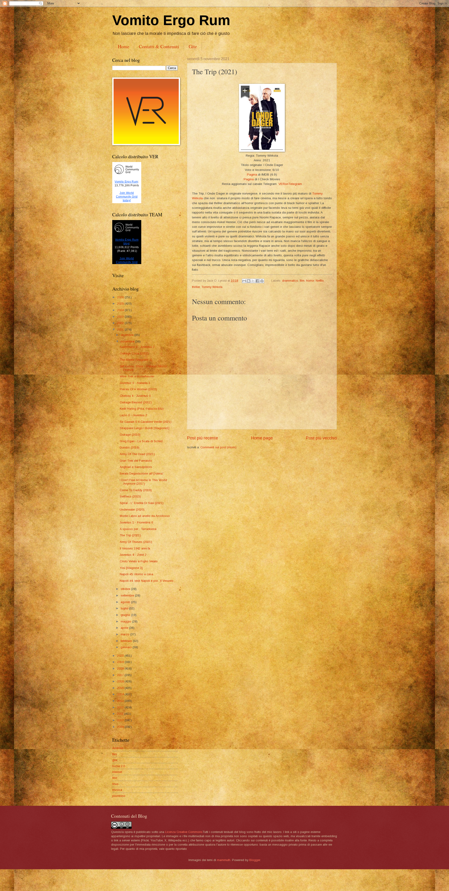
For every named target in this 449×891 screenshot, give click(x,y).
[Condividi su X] (253, 281)
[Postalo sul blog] (248, 281)
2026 (121, 297)
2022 (121, 323)
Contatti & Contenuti (159, 46)
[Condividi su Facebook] (257, 281)
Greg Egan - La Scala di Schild (141, 441)
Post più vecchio (321, 438)
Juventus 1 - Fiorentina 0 (136, 522)
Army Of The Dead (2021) (137, 454)
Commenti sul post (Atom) (218, 447)
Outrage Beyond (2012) (136, 402)
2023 (121, 316)
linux (115, 784)
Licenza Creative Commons (184, 832)
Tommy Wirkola (211, 287)
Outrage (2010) (130, 434)
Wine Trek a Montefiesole (137, 376)
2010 (121, 720)
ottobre (126, 589)
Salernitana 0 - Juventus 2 (137, 347)
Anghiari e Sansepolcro (136, 467)
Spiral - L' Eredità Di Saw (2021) (141, 503)
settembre (128, 595)
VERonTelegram (290, 184)
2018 (121, 668)
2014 (121, 694)
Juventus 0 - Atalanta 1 (135, 383)
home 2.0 (118, 766)
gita (114, 760)
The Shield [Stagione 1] (136, 359)
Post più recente (202, 438)
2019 (121, 662)
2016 (121, 681)
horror (310, 280)
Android (117, 748)
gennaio (127, 647)
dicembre (127, 335)
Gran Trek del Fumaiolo (136, 460)
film (302, 280)
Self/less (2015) (130, 496)
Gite (193, 46)
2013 (121, 701)
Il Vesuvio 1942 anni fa (135, 548)
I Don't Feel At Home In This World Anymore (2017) (143, 481)
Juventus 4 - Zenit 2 (133, 554)
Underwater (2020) (132, 509)
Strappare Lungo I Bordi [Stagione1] (144, 428)
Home (123, 46)
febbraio (127, 641)
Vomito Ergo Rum (171, 20)
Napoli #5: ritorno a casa (136, 574)
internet (117, 772)
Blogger (254, 860)
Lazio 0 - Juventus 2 (133, 415)
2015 (121, 688)
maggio (126, 621)
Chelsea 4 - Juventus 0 (135, 396)
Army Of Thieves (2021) (136, 542)
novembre (128, 341)
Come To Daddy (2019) (136, 490)
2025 (121, 303)
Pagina (252, 174)
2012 (121, 707)
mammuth (223, 860)
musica (117, 790)
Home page (262, 438)
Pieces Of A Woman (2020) (138, 389)
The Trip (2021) (130, 535)
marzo (125, 634)
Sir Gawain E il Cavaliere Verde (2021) (145, 421)
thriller (196, 287)
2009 (121, 727)
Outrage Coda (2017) (134, 353)
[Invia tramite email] (244, 281)
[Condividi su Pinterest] (262, 281)
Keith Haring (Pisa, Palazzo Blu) (141, 408)
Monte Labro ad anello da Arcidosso (145, 516)
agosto (126, 602)
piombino (118, 796)
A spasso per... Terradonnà (138, 529)
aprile (125, 628)
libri (114, 778)
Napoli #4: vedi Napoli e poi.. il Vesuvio (146, 580)
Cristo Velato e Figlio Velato (139, 561)
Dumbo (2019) (129, 447)
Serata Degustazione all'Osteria (141, 473)
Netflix (320, 280)
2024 (121, 310)
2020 (121, 655)
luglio (125, 608)
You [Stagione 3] (131, 568)
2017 (121, 675)
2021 (121, 329)
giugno (126, 615)
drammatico (290, 280)
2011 (120, 713)
